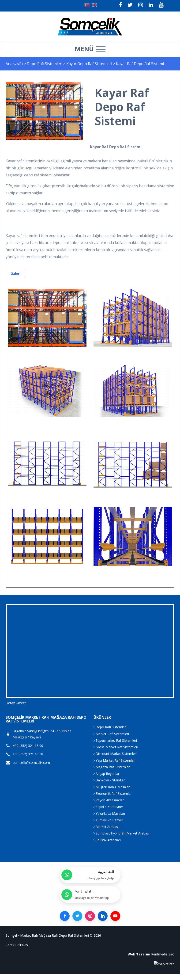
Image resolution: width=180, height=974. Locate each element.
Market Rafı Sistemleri (112, 734)
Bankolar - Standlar (110, 780)
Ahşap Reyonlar (107, 773)
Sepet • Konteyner (109, 806)
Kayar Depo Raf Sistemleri (89, 63)
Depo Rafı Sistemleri (45, 63)
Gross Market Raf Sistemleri (116, 747)
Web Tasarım (139, 954)
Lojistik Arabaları (108, 840)
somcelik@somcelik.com (31, 762)
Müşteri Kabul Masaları (112, 787)
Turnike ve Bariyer (109, 820)
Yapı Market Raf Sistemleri (115, 760)
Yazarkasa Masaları (110, 813)
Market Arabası (107, 826)
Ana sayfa (14, 63)
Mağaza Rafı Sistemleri (112, 767)
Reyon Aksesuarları (109, 800)
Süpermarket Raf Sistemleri (116, 740)
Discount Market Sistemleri (116, 753)
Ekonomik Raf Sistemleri (113, 793)
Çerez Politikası (17, 945)
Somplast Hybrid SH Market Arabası (122, 833)
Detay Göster (16, 703)
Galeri (15, 273)
